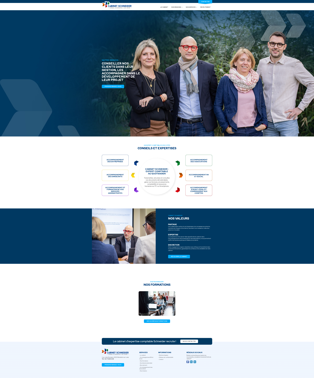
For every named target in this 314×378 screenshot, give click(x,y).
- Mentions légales (163, 355)
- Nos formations (143, 361)
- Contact (160, 359)
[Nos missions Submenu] (182, 7)
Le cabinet (164, 7)
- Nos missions (143, 371)
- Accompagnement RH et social (146, 358)
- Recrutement (143, 365)
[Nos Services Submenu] (197, 7)
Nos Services (191, 7)
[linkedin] (191, 362)
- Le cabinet (142, 355)
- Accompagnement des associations (145, 368)
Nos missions (176, 7)
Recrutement (205, 7)
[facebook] (188, 362)
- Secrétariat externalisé (145, 363)
